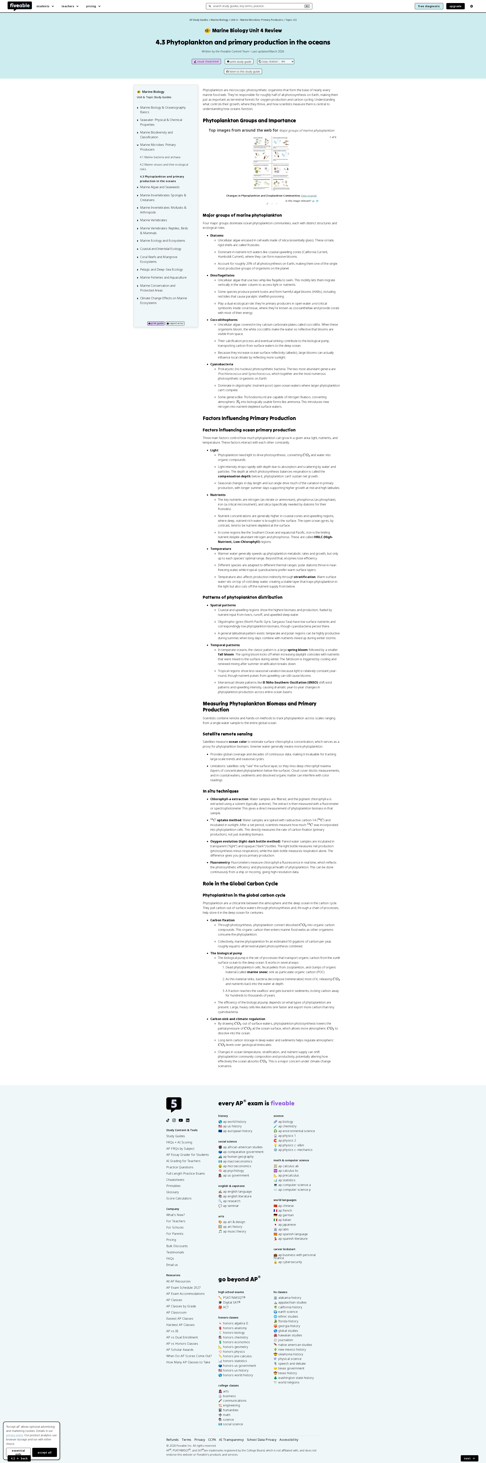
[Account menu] (471, 6)
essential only (18, 1452)
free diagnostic (429, 6)
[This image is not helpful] (317, 201)
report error (176, 323)
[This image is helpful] (313, 201)
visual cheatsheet (208, 61)
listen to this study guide (245, 71)
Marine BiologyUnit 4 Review (243, 30)
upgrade (456, 6)
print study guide (240, 61)
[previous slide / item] (208, 171)
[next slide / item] (334, 171)
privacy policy (14, 1435)
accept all (45, 1452)
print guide (157, 323)
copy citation (270, 61)
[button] (267, 203)
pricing (91, 6)
